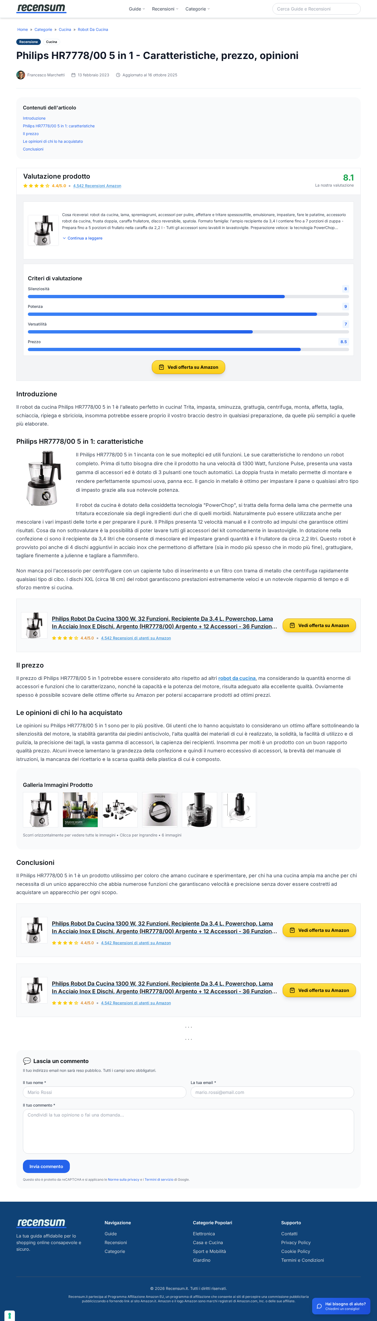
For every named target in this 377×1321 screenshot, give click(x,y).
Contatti (289, 1233)
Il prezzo (31, 133)
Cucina (65, 29)
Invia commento (46, 1166)
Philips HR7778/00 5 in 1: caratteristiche (59, 125)
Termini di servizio (159, 1179)
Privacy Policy (296, 1242)
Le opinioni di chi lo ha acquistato (53, 141)
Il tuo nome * (34, 1082)
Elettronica (204, 1233)
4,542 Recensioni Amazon (97, 185)
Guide (135, 9)
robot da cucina (237, 678)
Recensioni (163, 9)
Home (22, 29)
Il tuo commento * (39, 1105)
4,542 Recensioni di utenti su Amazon (136, 638)
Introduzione (34, 118)
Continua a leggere (85, 238)
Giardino (202, 1260)
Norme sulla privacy (123, 1179)
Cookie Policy (295, 1251)
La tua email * (203, 1082)
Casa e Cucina (208, 1242)
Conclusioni (33, 149)
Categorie (43, 29)
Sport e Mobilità (209, 1251)
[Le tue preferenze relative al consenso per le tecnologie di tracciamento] (9, 1316)
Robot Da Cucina (93, 29)
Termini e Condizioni (302, 1260)
